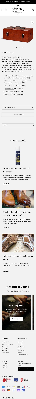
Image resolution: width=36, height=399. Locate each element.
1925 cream (8, 76)
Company (4, 363)
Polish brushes (9, 88)
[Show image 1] (16, 47)
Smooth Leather (6, 341)
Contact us (4, 367)
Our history (4, 365)
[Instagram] (6, 397)
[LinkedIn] (13, 397)
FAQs (19, 348)
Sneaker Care (5, 348)
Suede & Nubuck (6, 342)
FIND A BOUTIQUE (18, 114)
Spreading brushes (10, 86)
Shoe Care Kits (5, 352)
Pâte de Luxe (8, 81)
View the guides (16, 319)
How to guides (21, 346)
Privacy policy (21, 350)
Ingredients (21, 344)
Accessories (5, 350)
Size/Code (5, 125)
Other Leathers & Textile (7, 344)
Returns (20, 352)
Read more (6, 183)
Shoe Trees (4, 346)
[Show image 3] (19, 47)
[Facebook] (3, 397)
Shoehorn (8, 94)
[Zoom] (32, 22)
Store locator (21, 341)
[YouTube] (9, 397)
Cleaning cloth (9, 91)
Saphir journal (21, 342)
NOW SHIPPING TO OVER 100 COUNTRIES (18, 1)
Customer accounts (23, 354)
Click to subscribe (24, 369)
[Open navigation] (2, 9)
